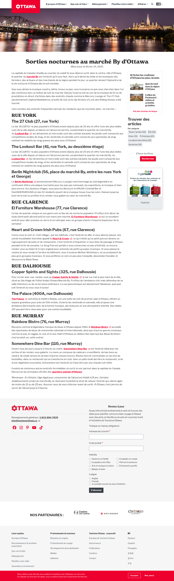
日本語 (130, 553)
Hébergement (99, 4)
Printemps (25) (147, 136)
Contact (92, 558)
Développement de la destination (64, 548)
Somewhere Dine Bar (75, 348)
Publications (94, 548)
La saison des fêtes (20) (140, 140)
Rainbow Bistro (99, 326)
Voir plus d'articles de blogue (145, 111)
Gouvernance (95, 543)
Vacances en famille (100, 459)
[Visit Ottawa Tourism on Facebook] (14, 428)
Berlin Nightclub (24, 181)
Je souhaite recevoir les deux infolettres (108, 484)
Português (132, 548)
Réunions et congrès (59, 538)
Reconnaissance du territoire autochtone (24, 544)
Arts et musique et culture (103, 466)
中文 (130, 563)
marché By (32, 76)
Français (95, 481)
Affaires (142, 4)
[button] (152, 4)
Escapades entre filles (101, 462)
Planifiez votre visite (122, 4)
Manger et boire (98, 469)
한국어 (130, 558)
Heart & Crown (60, 238)
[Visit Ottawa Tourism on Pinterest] (27, 428)
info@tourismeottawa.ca (24, 420)
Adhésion (54, 558)
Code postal (95, 443)
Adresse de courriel (99, 431)
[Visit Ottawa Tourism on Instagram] (21, 428)
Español (131, 543)
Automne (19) (135, 144)
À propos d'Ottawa (55, 4)
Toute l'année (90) (137, 132)
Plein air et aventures (128, 462)
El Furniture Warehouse (84, 216)
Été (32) (152, 132)
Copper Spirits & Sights (65, 277)
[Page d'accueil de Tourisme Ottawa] (26, 6)
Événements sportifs (128, 466)
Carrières (93, 553)
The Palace (18, 298)
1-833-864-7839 (49, 417)
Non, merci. (149, 575)
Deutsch (131, 538)
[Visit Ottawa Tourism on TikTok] (41, 428)
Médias (53, 553)
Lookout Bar (22, 133)
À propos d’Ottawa (20, 538)
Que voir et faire (78, 4)
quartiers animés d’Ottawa (67, 371)
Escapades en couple (128, 459)
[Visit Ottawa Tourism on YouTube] (34, 428)
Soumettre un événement (23, 566)
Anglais (95, 478)
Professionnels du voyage (61, 543)
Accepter (134, 575)
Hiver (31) (133, 136)
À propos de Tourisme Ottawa (102, 538)
